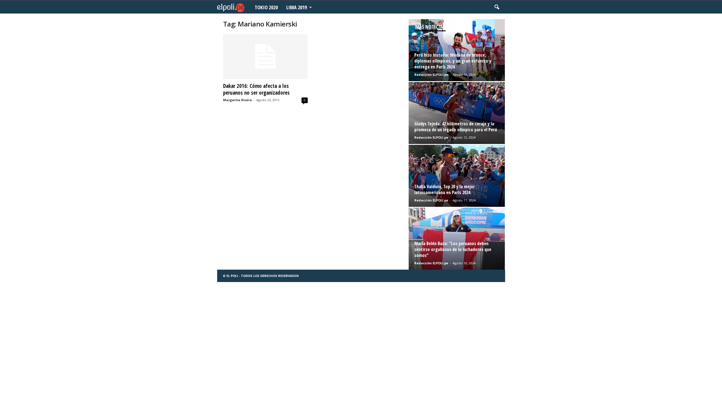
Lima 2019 (296, 7)
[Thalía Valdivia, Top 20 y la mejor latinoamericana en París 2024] (457, 176)
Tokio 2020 (266, 7)
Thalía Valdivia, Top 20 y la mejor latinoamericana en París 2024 (444, 189)
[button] (496, 7)
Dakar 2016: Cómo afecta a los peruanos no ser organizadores (256, 89)
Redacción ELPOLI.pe (431, 74)
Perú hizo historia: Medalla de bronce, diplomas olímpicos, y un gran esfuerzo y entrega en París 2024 (452, 61)
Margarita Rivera (237, 100)
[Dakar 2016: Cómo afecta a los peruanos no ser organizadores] (265, 56)
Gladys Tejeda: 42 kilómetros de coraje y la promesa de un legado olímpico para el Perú (455, 127)
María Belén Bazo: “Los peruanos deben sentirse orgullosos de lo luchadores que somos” (452, 249)
